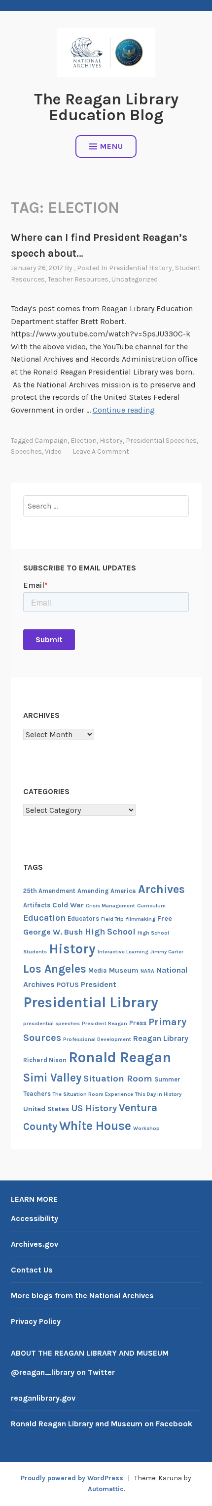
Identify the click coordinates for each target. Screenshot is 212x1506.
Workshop (146, 1128)
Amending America (106, 890)
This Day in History (158, 1094)
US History (94, 1108)
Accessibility (34, 1218)
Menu (111, 146)
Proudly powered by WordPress (72, 1478)
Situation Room (117, 1078)
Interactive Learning (123, 951)
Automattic (106, 1489)
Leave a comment (100, 451)
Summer (167, 1079)
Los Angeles (54, 969)
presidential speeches (161, 440)
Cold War (68, 905)
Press (137, 1023)
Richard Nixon (45, 1060)
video (53, 451)
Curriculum (151, 905)
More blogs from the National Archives (82, 1295)
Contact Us (32, 1269)
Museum (124, 970)
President (98, 984)
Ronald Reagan (120, 1057)
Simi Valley (52, 1077)
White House (95, 1126)
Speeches (26, 451)
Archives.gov (34, 1244)
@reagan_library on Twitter (63, 1372)
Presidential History (140, 268)
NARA (147, 971)
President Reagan (104, 1023)
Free (164, 918)
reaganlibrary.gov (43, 1398)
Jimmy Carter (166, 951)
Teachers (37, 1093)
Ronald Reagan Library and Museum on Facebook (101, 1423)
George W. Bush (53, 932)
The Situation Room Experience (93, 1094)
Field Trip (112, 919)
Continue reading (124, 410)
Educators (83, 918)
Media (97, 970)
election (84, 440)
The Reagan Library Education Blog (106, 107)
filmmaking (140, 919)
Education (44, 918)
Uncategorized (134, 279)
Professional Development (97, 1039)
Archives (161, 889)
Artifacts (36, 905)
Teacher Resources (78, 279)
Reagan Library (160, 1038)
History (111, 440)
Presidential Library (90, 1002)
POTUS (68, 985)
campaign (51, 440)
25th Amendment (49, 890)
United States (46, 1109)
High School (110, 932)
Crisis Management (110, 905)
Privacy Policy (36, 1321)
